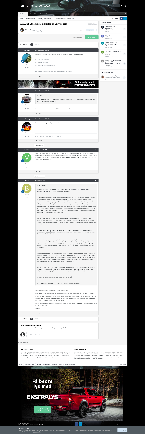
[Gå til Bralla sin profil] (26, 188)
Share (82, 30)
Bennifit (108, 65)
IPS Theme (20, 423)
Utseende (25, 424)
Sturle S (108, 45)
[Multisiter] (36, 76)
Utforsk (23, 13)
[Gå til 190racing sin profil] (26, 126)
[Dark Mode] (125, 5)
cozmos (27, 91)
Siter (40, 76)
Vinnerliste (44, 13)
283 (27, 136)
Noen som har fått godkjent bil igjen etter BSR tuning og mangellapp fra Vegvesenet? (113, 62)
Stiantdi (108, 37)
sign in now (56, 327)
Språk (19, 424)
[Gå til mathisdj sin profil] (26, 157)
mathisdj (26, 149)
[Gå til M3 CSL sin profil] (22, 30)
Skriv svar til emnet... (35, 334)
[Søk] (125, 13)
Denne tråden (118, 13)
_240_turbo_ (26, 50)
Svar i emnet (91, 37)
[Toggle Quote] (37, 95)
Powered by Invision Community (119, 424)
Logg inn (108, 6)
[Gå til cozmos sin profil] (26, 98)
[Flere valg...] (95, 50)
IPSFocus (26, 423)
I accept (123, 430)
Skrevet (42, 50)
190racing (27, 119)
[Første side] (20, 44)
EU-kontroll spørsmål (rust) (112, 76)
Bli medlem (116, 6)
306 (27, 108)
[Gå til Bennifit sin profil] (102, 61)
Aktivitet (33, 13)
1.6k (27, 67)
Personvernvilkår (34, 424)
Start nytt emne (77, 37)
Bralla (27, 180)
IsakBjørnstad (108, 77)
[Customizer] (122, 5)
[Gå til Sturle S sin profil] (102, 43)
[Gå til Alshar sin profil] (102, 52)
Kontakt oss (42, 424)
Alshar (108, 54)
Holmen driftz (109, 29)
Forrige (25, 44)
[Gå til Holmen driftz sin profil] (102, 27)
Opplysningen (39, 31)
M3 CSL (28, 29)
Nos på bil (107, 35)
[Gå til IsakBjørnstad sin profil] (102, 76)
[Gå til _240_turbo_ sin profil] (26, 58)
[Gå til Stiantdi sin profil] (102, 36)
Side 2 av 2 (38, 44)
